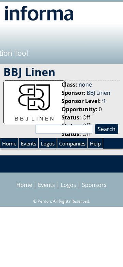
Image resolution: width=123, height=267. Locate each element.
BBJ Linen (98, 93)
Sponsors (94, 185)
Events (28, 143)
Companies (72, 143)
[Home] (39, 13)
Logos (48, 143)
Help (95, 143)
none (85, 84)
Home (9, 143)
